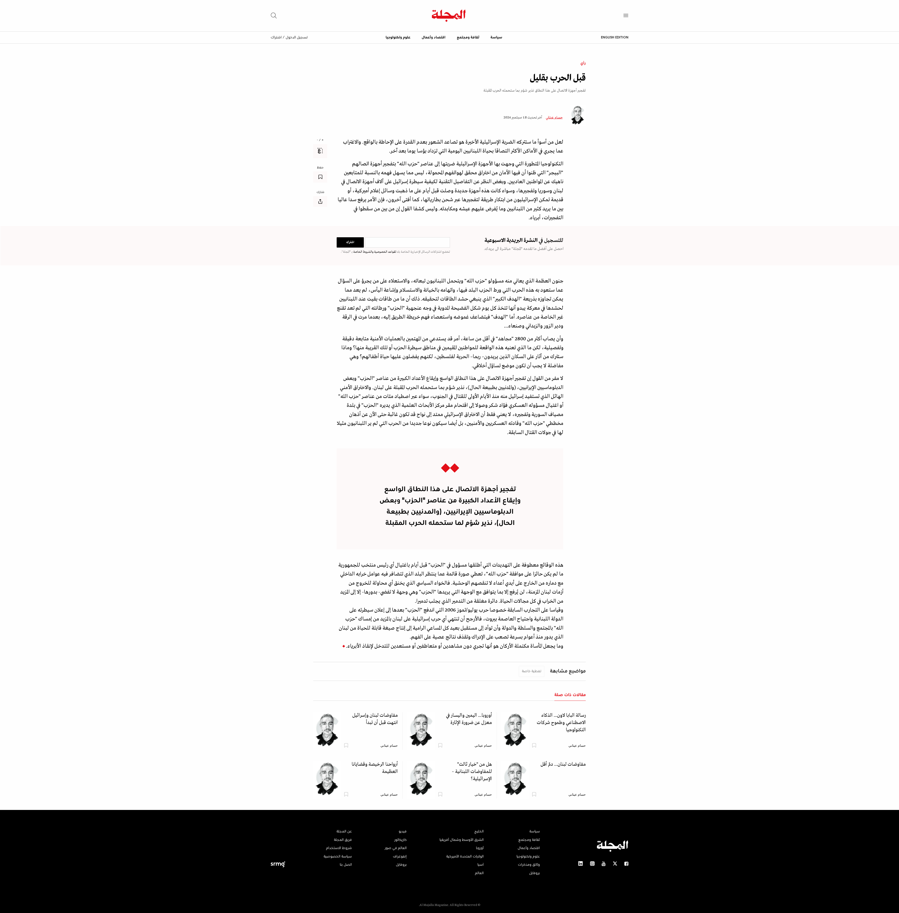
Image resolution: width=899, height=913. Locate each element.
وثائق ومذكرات (529, 865)
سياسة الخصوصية (338, 856)
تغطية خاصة (531, 671)
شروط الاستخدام (339, 848)
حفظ (320, 167)
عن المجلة (344, 831)
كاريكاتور (400, 840)
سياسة (496, 37)
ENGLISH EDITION (614, 37)
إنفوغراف (400, 856)
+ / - (320, 140)
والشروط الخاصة (363, 252)
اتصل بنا (346, 865)
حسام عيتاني (554, 117)
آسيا (480, 865)
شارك (320, 192)
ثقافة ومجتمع (468, 37)
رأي (583, 63)
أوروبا (480, 848)
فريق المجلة (343, 840)
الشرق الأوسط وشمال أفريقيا (461, 840)
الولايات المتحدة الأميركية (465, 856)
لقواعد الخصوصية (384, 252)
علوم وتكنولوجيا (398, 37)
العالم (479, 873)
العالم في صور (396, 848)
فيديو (403, 831)
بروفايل (534, 873)
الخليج (479, 831)
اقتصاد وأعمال (434, 37)
